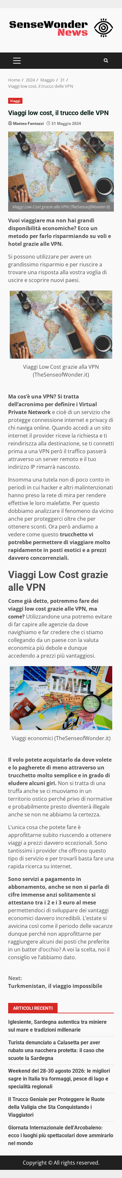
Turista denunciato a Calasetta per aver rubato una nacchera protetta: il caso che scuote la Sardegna (56, 1050)
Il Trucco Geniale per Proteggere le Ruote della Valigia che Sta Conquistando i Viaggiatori (56, 1107)
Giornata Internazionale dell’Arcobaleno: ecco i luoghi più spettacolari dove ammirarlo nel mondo (60, 1135)
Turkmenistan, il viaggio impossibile (55, 982)
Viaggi (15, 100)
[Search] (106, 60)
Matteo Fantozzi (28, 123)
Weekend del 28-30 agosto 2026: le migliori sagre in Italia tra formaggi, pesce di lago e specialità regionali (59, 1079)
